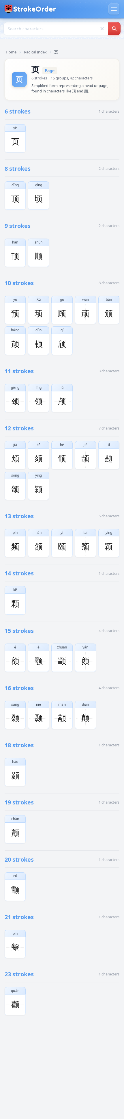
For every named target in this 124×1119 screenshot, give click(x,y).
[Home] (30, 9)
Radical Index (35, 52)
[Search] (114, 28)
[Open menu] (113, 8)
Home (11, 52)
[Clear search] (102, 28)
